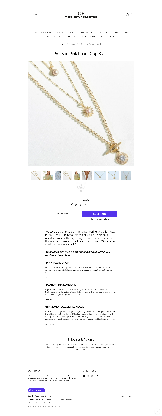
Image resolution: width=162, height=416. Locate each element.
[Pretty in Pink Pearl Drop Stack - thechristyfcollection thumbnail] (36, 175)
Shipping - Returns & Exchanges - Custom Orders (46, 399)
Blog (112, 36)
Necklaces (71, 32)
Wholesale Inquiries (35, 403)
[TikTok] (97, 376)
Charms (126, 32)
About (104, 36)
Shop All (93, 36)
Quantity (86, 200)
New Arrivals (47, 32)
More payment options (99, 219)
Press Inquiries (71, 399)
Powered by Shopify (54, 406)
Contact (47, 403)
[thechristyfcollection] (81, 14)
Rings (106, 32)
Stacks (60, 32)
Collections (64, 36)
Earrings (84, 32)
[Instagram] (88, 376)
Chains (116, 32)
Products (72, 44)
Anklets (51, 36)
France (126, 397)
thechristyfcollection (40, 406)
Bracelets (96, 32)
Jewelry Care (46, 396)
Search (30, 396)
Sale (75, 36)
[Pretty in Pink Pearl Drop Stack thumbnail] (48, 175)
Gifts (83, 36)
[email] (84, 376)
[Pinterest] (92, 376)
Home (34, 32)
